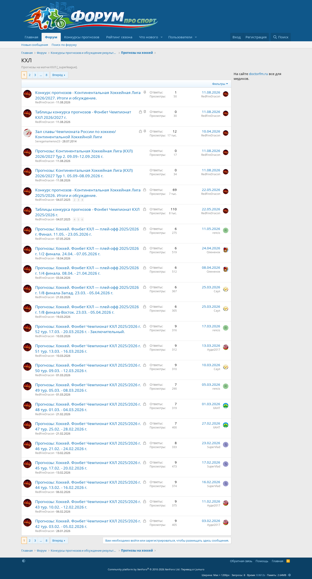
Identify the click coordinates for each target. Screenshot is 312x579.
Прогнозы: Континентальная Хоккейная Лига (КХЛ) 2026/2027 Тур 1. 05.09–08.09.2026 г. (84, 173)
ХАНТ (216, 408)
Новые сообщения (34, 45)
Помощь (262, 561)
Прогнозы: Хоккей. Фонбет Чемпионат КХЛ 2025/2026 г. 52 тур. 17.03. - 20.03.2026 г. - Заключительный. (88, 329)
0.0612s (260, 575)
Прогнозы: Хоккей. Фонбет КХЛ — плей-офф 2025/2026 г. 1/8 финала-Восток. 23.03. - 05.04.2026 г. (87, 309)
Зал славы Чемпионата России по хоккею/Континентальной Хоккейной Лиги (75, 134)
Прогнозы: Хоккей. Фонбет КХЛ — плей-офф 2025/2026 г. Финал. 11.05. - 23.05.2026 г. (87, 231)
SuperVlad (213, 447)
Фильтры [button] (218, 84)
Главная (31, 37)
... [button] (41, 75)
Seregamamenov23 (47, 141)
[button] (162, 37)
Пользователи (180, 37)
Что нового (148, 37)
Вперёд (57, 75)
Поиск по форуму (64, 45)
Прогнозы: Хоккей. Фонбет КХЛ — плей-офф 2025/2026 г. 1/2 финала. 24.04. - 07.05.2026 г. (87, 251)
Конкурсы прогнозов (81, 37)
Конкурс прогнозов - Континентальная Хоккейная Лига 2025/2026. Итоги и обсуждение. (88, 192)
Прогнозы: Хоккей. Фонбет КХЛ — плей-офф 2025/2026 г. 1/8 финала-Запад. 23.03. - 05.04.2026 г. (87, 290)
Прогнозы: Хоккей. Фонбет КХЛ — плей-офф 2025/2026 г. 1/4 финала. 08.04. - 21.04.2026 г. (87, 270)
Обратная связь (241, 561)
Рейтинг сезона (119, 37)
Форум (51, 37)
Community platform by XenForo (144, 569)
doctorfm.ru (258, 73)
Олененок (213, 252)
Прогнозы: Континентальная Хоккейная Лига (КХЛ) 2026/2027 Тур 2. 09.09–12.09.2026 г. (84, 153)
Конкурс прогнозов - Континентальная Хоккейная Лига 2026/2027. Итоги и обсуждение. (88, 95)
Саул (217, 291)
